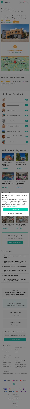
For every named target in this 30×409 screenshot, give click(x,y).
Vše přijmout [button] (15, 209)
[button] (15, 213)
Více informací (13, 206)
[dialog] (15, 204)
